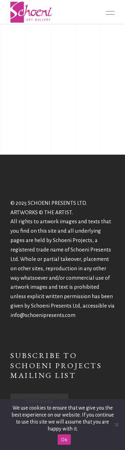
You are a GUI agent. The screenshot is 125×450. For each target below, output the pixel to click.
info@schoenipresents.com (42, 315)
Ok (64, 439)
